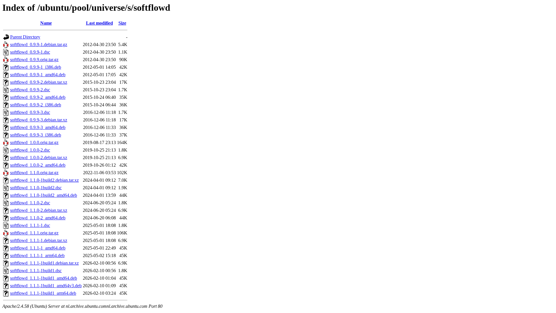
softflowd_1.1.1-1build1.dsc (36, 270)
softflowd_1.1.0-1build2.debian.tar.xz (44, 180)
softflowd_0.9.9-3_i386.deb (35, 134)
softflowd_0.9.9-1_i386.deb (35, 67)
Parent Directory (25, 36)
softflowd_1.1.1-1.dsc (30, 225)
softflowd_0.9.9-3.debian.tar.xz (38, 119)
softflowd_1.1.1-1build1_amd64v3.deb (46, 285)
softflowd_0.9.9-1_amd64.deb (37, 74)
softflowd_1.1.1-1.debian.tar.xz (38, 240)
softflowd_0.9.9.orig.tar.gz (34, 59)
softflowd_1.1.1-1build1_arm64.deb (43, 293)
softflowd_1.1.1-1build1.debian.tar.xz (44, 263)
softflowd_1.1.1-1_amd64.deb (37, 247)
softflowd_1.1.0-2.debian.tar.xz (38, 210)
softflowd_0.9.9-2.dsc (30, 89)
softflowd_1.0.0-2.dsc (30, 150)
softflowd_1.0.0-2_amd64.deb (37, 165)
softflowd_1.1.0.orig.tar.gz (34, 172)
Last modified (99, 23)
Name (46, 23)
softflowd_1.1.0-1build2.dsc (36, 187)
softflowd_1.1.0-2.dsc (30, 202)
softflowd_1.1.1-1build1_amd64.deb (43, 278)
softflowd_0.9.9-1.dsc (30, 52)
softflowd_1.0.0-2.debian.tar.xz (38, 157)
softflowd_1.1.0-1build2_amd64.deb (43, 195)
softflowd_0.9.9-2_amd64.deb (37, 97)
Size (122, 23)
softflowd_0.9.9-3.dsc (30, 112)
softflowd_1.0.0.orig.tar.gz (34, 142)
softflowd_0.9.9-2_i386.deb (35, 104)
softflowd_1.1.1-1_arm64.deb (37, 255)
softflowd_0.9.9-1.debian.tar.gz (38, 44)
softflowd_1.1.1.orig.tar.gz (34, 232)
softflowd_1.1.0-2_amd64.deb (37, 217)
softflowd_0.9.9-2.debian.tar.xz (38, 82)
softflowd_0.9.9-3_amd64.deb (37, 127)
